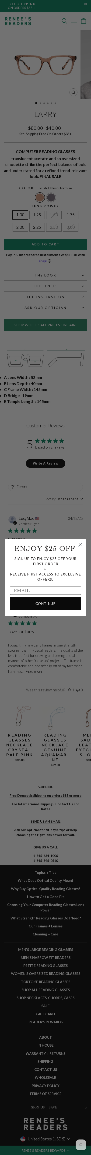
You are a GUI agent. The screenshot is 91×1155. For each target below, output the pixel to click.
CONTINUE (45, 603)
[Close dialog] (80, 545)
